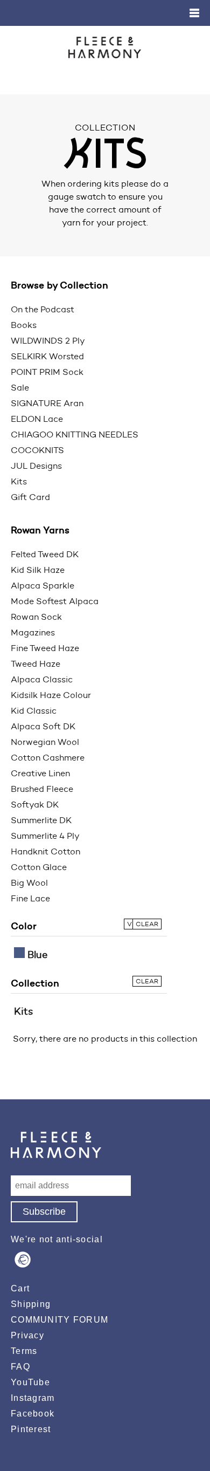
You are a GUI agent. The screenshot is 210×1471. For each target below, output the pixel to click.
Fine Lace (30, 898)
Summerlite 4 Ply (45, 836)
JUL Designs (36, 466)
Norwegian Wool (45, 742)
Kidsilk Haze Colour (51, 695)
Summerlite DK (41, 820)
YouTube (30, 1382)
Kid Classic (34, 711)
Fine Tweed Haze (45, 648)
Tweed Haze (35, 664)
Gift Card (30, 497)
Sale (20, 387)
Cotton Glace (39, 867)
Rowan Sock (36, 617)
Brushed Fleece (42, 789)
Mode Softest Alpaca (55, 601)
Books (24, 325)
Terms (24, 1351)
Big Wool (29, 883)
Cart (20, 1288)
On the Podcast (42, 309)
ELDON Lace (37, 419)
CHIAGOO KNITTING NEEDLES (74, 434)
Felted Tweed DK (45, 554)
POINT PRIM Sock (47, 372)
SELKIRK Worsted (47, 356)
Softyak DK (35, 804)
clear (147, 924)
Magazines (33, 632)
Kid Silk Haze (38, 570)
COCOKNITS (37, 450)
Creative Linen (40, 773)
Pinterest (31, 1429)
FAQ (20, 1366)
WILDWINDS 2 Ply (48, 341)
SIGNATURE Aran (47, 403)
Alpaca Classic (42, 679)
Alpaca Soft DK (43, 726)
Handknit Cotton (45, 851)
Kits (19, 481)
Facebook (32, 1413)
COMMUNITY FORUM (59, 1319)
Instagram (33, 1397)
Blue (36, 955)
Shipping (31, 1304)
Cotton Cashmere (48, 757)
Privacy (27, 1335)
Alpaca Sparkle (42, 585)
